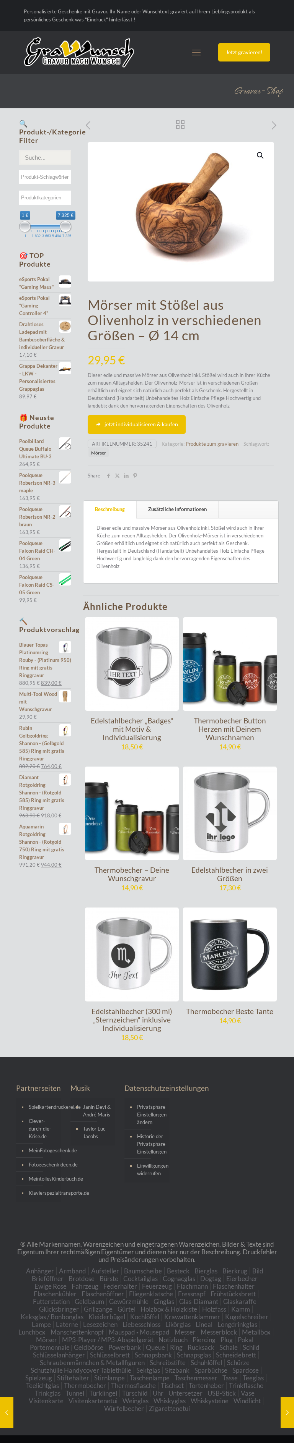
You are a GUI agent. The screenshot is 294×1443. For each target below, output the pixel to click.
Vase (248, 1393)
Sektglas (148, 1370)
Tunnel (74, 1393)
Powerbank (124, 1347)
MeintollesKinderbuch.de (43, 1179)
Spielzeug (38, 1378)
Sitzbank (177, 1370)
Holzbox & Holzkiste (168, 1309)
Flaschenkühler (55, 1294)
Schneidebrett (236, 1355)
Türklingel (103, 1393)
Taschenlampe (150, 1378)
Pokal (245, 1340)
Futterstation (51, 1301)
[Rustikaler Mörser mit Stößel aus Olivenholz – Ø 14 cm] (287, 1412)
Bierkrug (234, 1271)
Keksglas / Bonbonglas (52, 1317)
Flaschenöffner (103, 1294)
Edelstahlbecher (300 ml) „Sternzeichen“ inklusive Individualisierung (131, 1019)
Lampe (41, 1324)
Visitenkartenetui (93, 1401)
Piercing (204, 1340)
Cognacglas (179, 1279)
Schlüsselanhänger (59, 1355)
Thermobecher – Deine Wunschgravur (132, 874)
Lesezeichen (100, 1324)
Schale (228, 1347)
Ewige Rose (50, 1286)
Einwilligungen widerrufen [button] (151, 1169)
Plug (226, 1340)
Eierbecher (242, 1279)
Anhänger (40, 1271)
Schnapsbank (153, 1355)
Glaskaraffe (239, 1301)
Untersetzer (185, 1393)
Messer (185, 1332)
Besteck (178, 1271)
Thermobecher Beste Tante (229, 1011)
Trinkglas (47, 1393)
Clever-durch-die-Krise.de (40, 1128)
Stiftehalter (73, 1378)
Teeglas (253, 1378)
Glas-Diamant (198, 1301)
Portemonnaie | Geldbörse (66, 1347)
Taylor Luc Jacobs (94, 1132)
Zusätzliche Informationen (177, 509)
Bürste (109, 1279)
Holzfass (214, 1309)
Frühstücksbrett (233, 1294)
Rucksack (201, 1347)
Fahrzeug (85, 1286)
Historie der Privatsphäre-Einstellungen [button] (151, 1144)
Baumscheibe (143, 1271)
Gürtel (127, 1309)
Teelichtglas (42, 1386)
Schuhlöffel (206, 1363)
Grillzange (98, 1309)
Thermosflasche (133, 1386)
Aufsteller (105, 1271)
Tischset (172, 1386)
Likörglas (178, 1324)
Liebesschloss (141, 1324)
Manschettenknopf (77, 1332)
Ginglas (164, 1301)
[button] (260, 155)
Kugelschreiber (246, 1317)
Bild (257, 1271)
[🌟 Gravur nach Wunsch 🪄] (79, 52)
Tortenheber (206, 1386)
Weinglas (135, 1401)
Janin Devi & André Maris (97, 1111)
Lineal (204, 1324)
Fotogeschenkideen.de (43, 1165)
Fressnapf (192, 1294)
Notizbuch (173, 1340)
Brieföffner (48, 1279)
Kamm (240, 1309)
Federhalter (120, 1286)
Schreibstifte (168, 1363)
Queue (155, 1347)
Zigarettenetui (169, 1408)
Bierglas (205, 1271)
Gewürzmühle (129, 1301)
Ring (176, 1347)
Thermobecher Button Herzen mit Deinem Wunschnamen (230, 729)
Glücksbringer (59, 1309)
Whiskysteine (210, 1401)
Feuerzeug (157, 1286)
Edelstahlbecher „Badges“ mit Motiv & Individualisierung (132, 729)
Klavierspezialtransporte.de (43, 1193)
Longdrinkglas (237, 1324)
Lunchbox (32, 1332)
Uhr (158, 1393)
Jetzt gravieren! (244, 52)
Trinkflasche (246, 1386)
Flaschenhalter (234, 1286)
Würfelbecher (124, 1408)
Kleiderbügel (106, 1317)
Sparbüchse (210, 1370)
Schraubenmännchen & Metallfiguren (92, 1363)
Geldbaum (89, 1301)
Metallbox (256, 1332)
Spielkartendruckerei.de (43, 1107)
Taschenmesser (196, 1378)
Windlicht (247, 1401)
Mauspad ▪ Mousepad (139, 1332)
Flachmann (192, 1286)
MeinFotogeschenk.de (43, 1150)
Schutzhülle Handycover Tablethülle (81, 1370)
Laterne (67, 1324)
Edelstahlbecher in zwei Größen (229, 874)
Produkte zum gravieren (212, 444)
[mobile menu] (196, 52)
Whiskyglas (170, 1401)
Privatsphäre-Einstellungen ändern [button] (151, 1114)
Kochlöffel (144, 1317)
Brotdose (82, 1279)
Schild (251, 1347)
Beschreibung (110, 509)
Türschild (135, 1393)
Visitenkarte (46, 1401)
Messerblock (219, 1332)
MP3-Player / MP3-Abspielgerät (108, 1340)
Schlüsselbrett (110, 1355)
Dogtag (210, 1279)
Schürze (238, 1363)
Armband (72, 1271)
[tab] (110, 509)
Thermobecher (85, 1386)
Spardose (245, 1370)
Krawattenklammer (192, 1317)
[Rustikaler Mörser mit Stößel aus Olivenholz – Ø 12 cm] (6, 1412)
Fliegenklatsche (151, 1294)
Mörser (98, 452)
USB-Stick (221, 1393)
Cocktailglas (140, 1279)
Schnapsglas (194, 1355)
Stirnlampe (109, 1378)
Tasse (230, 1378)
